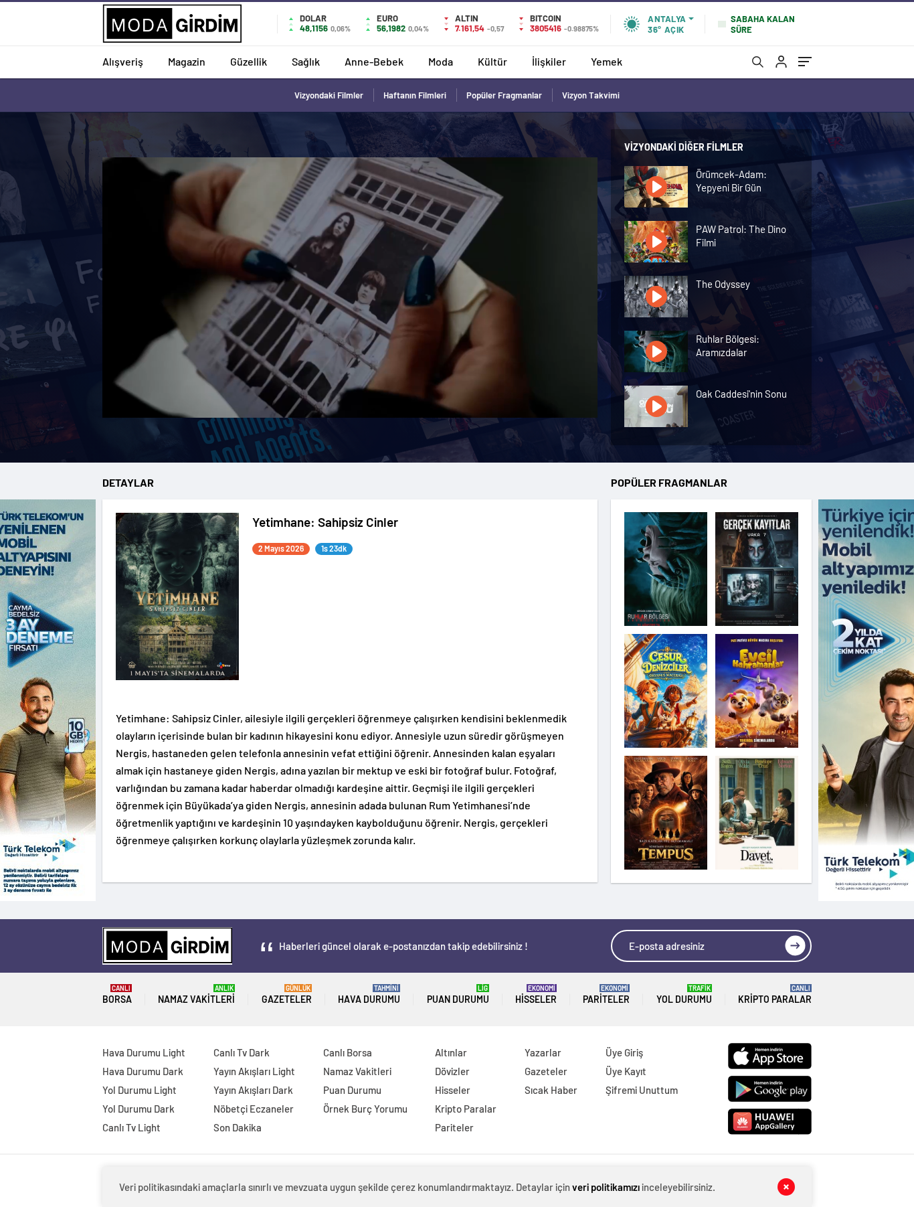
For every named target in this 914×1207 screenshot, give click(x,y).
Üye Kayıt (626, 1071)
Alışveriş (122, 61)
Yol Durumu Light (139, 1090)
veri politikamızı (606, 1187)
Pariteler (606, 994)
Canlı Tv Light (131, 1127)
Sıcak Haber (551, 1090)
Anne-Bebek (374, 61)
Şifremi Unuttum (642, 1090)
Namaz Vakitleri (196, 994)
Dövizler (452, 1071)
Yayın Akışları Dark (253, 1090)
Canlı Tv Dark (241, 1052)
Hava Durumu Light (143, 1052)
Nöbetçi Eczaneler (253, 1109)
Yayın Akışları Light (254, 1071)
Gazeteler (287, 994)
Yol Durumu (684, 994)
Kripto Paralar (775, 994)
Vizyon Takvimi (591, 95)
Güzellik (248, 61)
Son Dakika (237, 1127)
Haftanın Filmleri (414, 95)
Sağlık (306, 61)
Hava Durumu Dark (142, 1071)
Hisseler (536, 994)
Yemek (606, 61)
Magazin (186, 61)
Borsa (117, 994)
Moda (440, 61)
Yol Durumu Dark (138, 1109)
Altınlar (451, 1052)
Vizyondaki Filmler (328, 95)
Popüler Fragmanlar (504, 95)
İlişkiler (549, 61)
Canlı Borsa (347, 1052)
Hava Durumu (369, 994)
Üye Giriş (624, 1052)
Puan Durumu (458, 994)
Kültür (492, 61)
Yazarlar (543, 1052)
